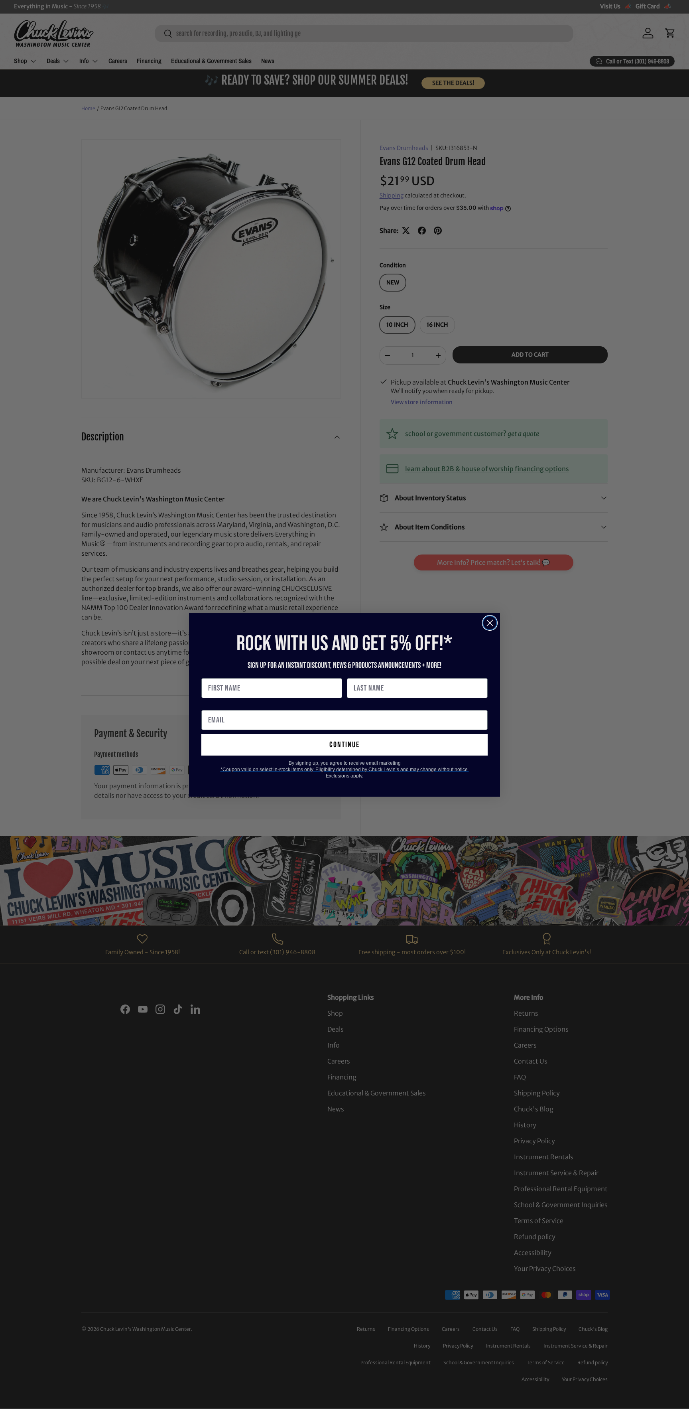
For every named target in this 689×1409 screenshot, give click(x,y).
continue (344, 745)
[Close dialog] (490, 623)
